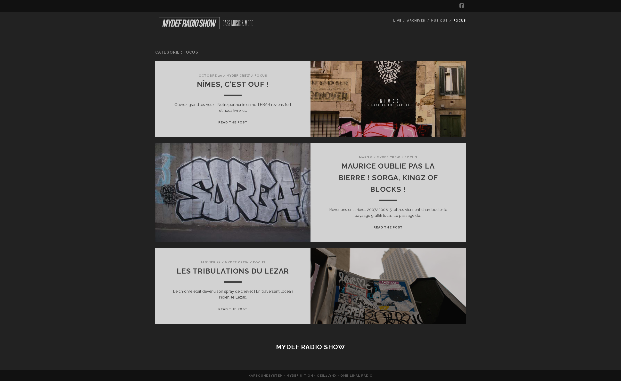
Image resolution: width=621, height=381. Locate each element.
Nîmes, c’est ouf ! (233, 84)
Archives (416, 20)
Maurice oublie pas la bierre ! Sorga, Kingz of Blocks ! (388, 178)
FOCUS (459, 20)
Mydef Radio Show (310, 347)
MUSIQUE (439, 20)
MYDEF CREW (238, 75)
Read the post (232, 122)
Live (397, 20)
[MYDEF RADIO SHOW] (205, 29)
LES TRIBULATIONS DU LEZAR (233, 271)
